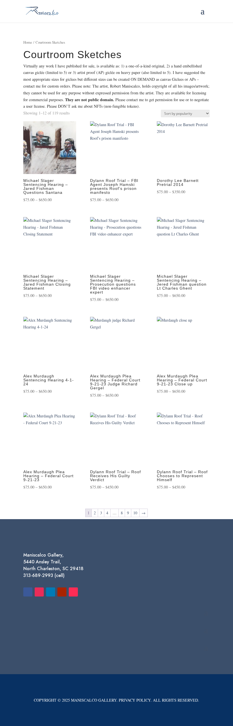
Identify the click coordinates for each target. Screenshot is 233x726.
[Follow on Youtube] (61, 591)
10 (135, 512)
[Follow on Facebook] (27, 591)
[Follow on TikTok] (73, 591)
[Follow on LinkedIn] (50, 591)
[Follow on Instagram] (39, 591)
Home (27, 42)
